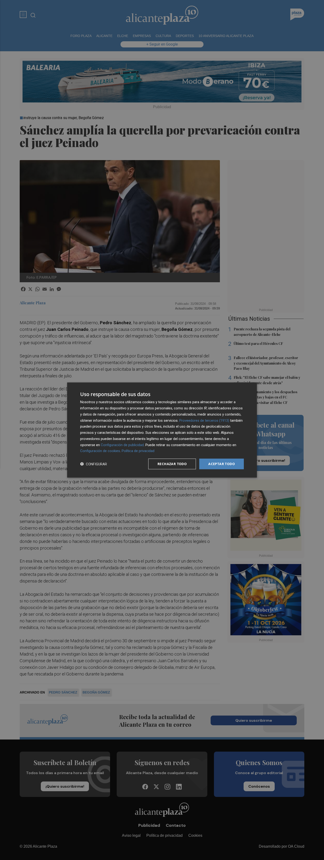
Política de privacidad (138, 451)
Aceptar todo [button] (221, 464)
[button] (93, 464)
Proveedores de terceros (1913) (204, 420)
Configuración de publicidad (122, 445)
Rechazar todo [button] (172, 464)
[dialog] (162, 430)
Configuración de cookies (100, 451)
